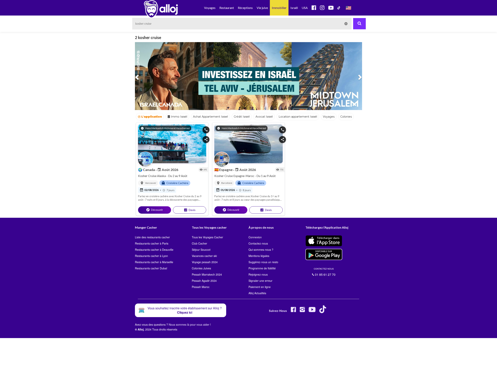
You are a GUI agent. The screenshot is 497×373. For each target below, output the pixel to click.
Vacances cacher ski (204, 256)
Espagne (223, 169)
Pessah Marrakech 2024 (207, 274)
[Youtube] (312, 311)
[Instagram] (302, 311)
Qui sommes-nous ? (260, 250)
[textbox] (242, 23)
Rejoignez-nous (258, 274)
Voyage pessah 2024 (205, 262)
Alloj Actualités (257, 293)
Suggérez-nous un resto (263, 262)
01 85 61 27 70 (324, 272)
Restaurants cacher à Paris (151, 243)
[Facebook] (293, 311)
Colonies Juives (201, 268)
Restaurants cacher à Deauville (154, 250)
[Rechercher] (359, 23)
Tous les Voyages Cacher (207, 237)
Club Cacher (199, 243)
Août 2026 (167, 169)
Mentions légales (258, 256)
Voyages (209, 8)
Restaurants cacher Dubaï (151, 268)
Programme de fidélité (262, 268)
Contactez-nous (258, 243)
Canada (147, 169)
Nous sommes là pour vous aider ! (190, 324)
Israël (294, 8)
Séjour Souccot (201, 250)
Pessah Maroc (200, 287)
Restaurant (226, 8)
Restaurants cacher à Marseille (154, 262)
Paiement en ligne (259, 287)
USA (305, 8)
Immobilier (279, 8)
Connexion (255, 237)
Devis (189, 210)
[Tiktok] (323, 311)
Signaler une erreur (260, 281)
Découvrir (154, 210)
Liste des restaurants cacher (152, 237)
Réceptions (245, 8)
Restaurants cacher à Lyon (151, 256)
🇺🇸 (348, 7)
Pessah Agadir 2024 (204, 281)
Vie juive (262, 8)
